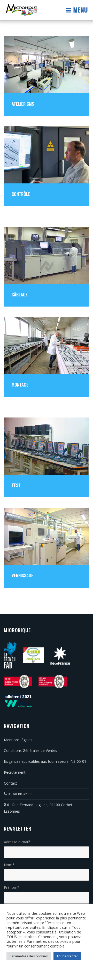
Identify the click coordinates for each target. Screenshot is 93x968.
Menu (79, 9)
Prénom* (11, 887)
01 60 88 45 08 (20, 793)
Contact (10, 783)
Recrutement (15, 772)
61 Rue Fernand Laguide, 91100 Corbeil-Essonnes (39, 808)
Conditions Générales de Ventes (30, 750)
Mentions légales (18, 739)
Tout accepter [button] (67, 956)
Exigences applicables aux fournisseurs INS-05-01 (45, 761)
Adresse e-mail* (17, 841)
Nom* (9, 864)
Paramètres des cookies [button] (29, 956)
